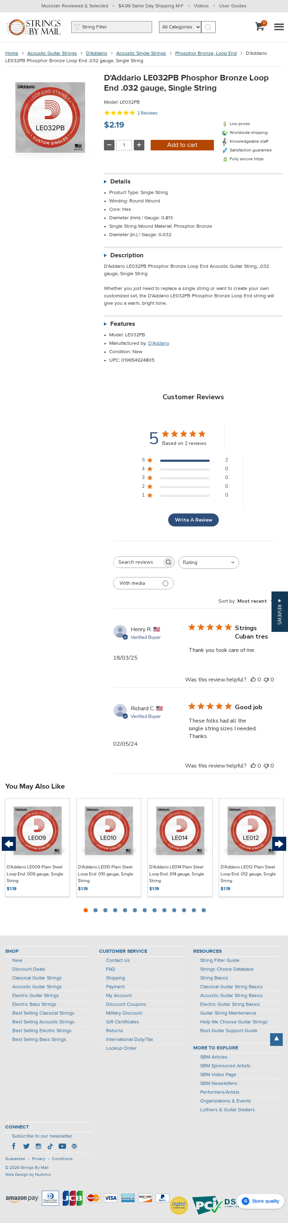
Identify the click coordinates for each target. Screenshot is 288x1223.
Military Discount (124, 1013)
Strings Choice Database (227, 969)
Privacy (38, 1159)
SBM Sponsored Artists (225, 1065)
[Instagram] (38, 1147)
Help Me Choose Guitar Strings (234, 1022)
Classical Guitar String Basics (231, 986)
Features (122, 324)
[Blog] (74, 1147)
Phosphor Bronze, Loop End (206, 53)
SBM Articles (214, 1057)
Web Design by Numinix (28, 1175)
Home (11, 53)
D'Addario (96, 53)
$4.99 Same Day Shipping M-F (151, 6)
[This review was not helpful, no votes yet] (266, 680)
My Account (119, 995)
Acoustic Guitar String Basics (231, 995)
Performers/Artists (220, 1092)
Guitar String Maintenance (228, 1013)
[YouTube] (62, 1147)
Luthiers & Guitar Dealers (227, 1109)
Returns (114, 1030)
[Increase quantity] (139, 145)
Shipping (115, 978)
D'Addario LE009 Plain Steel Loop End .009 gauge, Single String (35, 874)
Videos (201, 6)
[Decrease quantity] (109, 145)
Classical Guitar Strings (37, 978)
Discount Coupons (126, 1004)
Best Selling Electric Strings (42, 1030)
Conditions (62, 1159)
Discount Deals (28, 969)
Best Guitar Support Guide (228, 1030)
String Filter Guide (220, 960)
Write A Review (193, 520)
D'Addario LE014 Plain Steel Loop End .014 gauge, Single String (176, 874)
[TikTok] (50, 1147)
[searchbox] (137, 562)
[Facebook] (14, 1147)
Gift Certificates (122, 1022)
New (17, 960)
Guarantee (15, 1159)
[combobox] (208, 562)
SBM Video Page (218, 1074)
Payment (115, 986)
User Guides (233, 6)
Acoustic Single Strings (141, 53)
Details (120, 182)
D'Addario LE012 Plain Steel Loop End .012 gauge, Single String (248, 874)
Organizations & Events (225, 1101)
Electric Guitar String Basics (230, 1004)
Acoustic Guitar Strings (52, 53)
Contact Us (118, 960)
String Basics (214, 978)
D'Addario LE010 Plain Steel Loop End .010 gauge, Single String (105, 874)
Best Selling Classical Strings (43, 1013)
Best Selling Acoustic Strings (43, 1022)
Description (126, 255)
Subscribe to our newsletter (42, 1136)
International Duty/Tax (129, 1039)
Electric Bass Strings (34, 1004)
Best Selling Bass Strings (39, 1039)
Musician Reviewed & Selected (74, 6)
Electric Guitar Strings (35, 995)
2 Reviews (147, 113)
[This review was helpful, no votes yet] (253, 680)
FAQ (110, 969)
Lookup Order (121, 1048)
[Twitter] (26, 1147)
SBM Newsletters (218, 1083)
